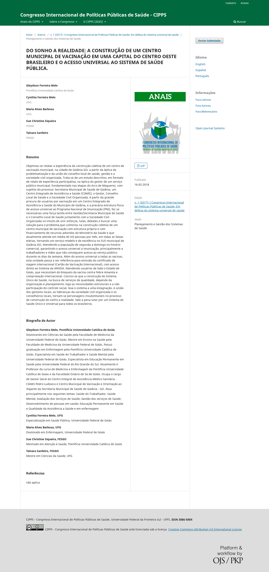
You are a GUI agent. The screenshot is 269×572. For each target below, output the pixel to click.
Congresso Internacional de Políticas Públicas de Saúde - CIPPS (93, 14)
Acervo (41, 34)
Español (201, 70)
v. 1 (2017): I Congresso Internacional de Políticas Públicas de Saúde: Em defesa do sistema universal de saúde (114, 34)
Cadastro (230, 3)
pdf (142, 165)
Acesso (245, 3)
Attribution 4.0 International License (205, 529)
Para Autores (203, 105)
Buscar (241, 21)
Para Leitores (203, 99)
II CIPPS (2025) (93, 21)
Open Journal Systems (210, 128)
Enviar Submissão (209, 40)
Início (29, 34)
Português (202, 76)
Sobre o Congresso (62, 21)
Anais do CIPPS (30, 21)
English (200, 64)
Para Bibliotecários (206, 111)
